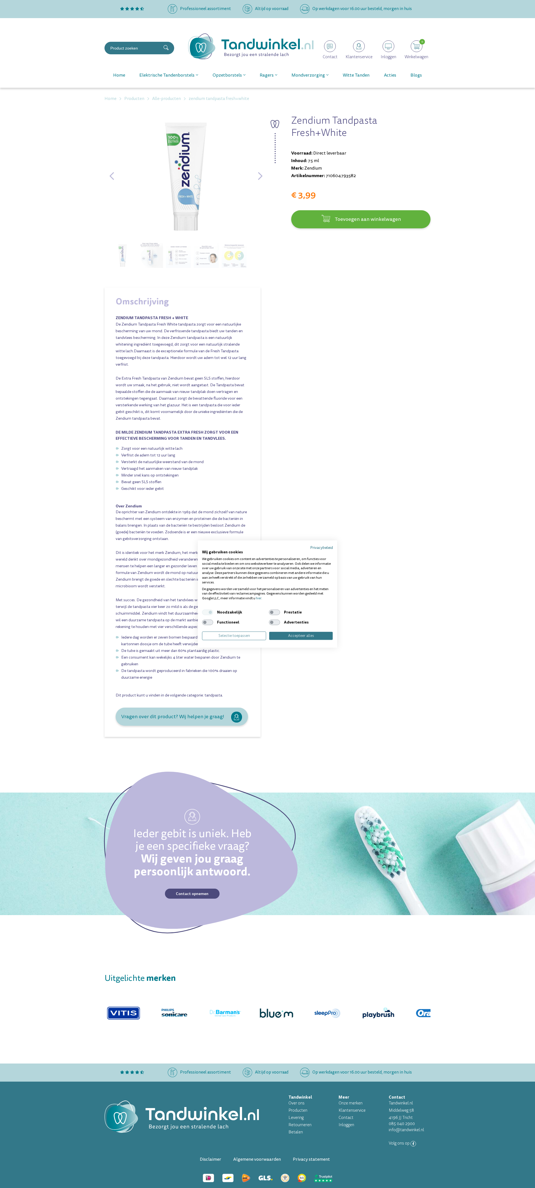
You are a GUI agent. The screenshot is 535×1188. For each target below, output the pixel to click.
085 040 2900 (402, 1124)
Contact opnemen (192, 893)
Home (119, 75)
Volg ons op (399, 1143)
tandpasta (213, 695)
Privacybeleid (321, 547)
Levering (296, 1118)
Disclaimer (210, 1159)
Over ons (296, 1103)
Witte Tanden (356, 75)
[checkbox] (207, 612)
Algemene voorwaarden (257, 1159)
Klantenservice (352, 1110)
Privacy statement (311, 1159)
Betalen (295, 1132)
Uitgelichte (140, 978)
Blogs (416, 75)
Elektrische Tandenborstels (166, 75)
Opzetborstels (227, 75)
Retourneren (300, 1125)
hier (258, 598)
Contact (346, 1118)
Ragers (267, 75)
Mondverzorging (308, 75)
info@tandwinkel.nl (406, 1130)
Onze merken (351, 1103)
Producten (297, 1110)
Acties (390, 75)
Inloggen (346, 1125)
